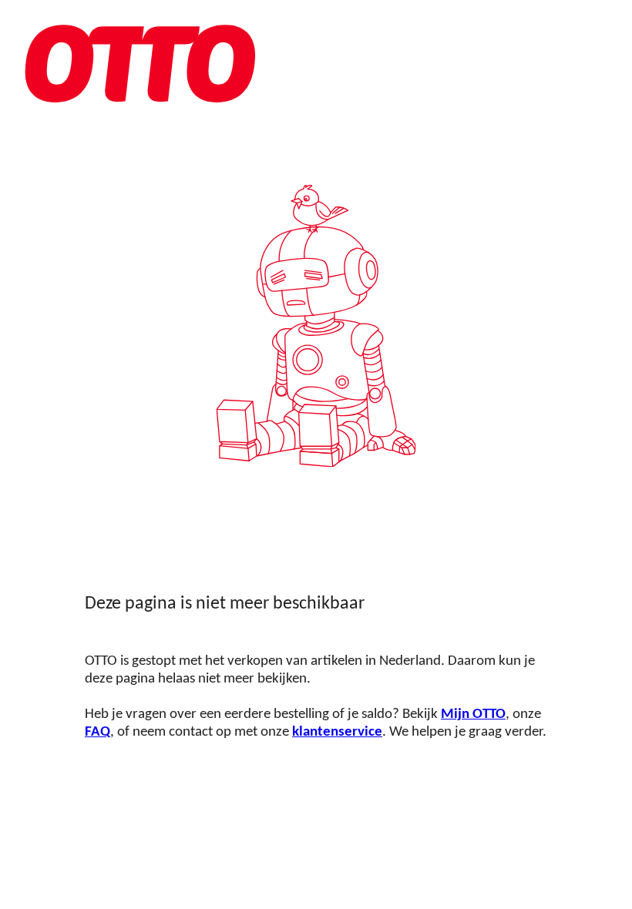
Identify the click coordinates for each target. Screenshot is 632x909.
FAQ (97, 732)
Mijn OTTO (473, 714)
